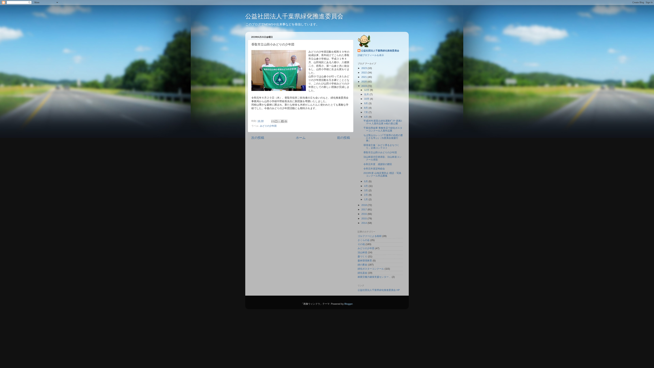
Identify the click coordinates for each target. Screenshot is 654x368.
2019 (364, 86)
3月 (366, 190)
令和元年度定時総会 (374, 168)
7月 (366, 112)
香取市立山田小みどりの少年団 (380, 152)
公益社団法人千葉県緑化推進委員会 (294, 16)
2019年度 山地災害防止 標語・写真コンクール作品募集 (382, 174)
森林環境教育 (365, 260)
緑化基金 (362, 273)
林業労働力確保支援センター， (374, 277)
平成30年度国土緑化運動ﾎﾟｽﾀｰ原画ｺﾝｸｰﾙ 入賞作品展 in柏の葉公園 (382, 122)
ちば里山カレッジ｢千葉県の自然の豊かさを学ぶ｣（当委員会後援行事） (383, 138)
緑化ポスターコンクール (371, 269)
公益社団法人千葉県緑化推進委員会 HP (379, 290)
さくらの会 (364, 240)
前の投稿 (343, 137)
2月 (366, 195)
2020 (364, 81)
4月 (366, 186)
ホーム (301, 137)
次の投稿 (257, 137)
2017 (364, 209)
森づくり (362, 256)
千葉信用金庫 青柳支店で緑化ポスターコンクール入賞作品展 (382, 129)
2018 (364, 205)
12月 (367, 90)
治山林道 (362, 252)
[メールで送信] (273, 121)
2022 (364, 72)
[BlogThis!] (276, 121)
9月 (366, 103)
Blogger (348, 304)
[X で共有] (279, 121)
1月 (366, 199)
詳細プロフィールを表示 (371, 55)
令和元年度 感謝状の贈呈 (377, 164)
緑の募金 (362, 264)
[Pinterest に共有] (285, 121)
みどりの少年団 (268, 126)
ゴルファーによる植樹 (370, 236)
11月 (367, 94)
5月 (366, 181)
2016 (364, 214)
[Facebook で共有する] (282, 121)
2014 (364, 223)
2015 (364, 218)
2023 (364, 68)
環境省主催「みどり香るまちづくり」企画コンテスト (381, 146)
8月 (366, 108)
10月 (367, 99)
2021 (364, 77)
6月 (366, 117)
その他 (361, 244)
